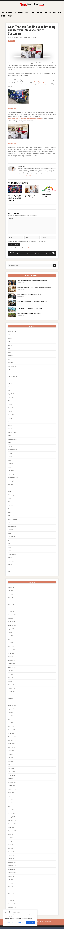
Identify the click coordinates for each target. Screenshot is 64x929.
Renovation (40, 12)
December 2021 (12, 778)
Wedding (10, 557)
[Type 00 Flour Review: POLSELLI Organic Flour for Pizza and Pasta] (12, 289)
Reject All (20, 922)
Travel (60, 12)
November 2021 (12, 782)
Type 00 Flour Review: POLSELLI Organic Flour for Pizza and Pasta (34, 287)
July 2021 (10, 796)
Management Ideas (13, 477)
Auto (9, 341)
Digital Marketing (12, 394)
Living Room (11, 470)
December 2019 (12, 862)
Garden (10, 428)
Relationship (11, 515)
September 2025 (12, 625)
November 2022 (12, 740)
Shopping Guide (12, 526)
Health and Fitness (12, 432)
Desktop (10, 387)
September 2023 (12, 705)
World (10, 16)
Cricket (10, 383)
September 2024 (12, 667)
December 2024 (12, 656)
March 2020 (11, 851)
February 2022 (11, 771)
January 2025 (11, 653)
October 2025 (11, 622)
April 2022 (10, 764)
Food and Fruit (11, 414)
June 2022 (10, 757)
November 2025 (12, 618)
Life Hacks (10, 463)
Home (2, 12)
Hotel (9, 442)
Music (9, 491)
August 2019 (11, 876)
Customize (10, 922)
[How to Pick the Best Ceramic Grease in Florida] (12, 296)
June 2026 (10, 594)
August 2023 (11, 709)
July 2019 (10, 879)
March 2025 (11, 646)
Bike (9, 359)
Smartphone (11, 529)
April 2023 (10, 723)
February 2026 (11, 608)
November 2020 (12, 824)
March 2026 (11, 604)
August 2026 (11, 587)
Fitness (32, 12)
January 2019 (11, 900)
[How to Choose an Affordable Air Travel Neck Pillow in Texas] (12, 303)
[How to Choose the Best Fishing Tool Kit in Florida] (12, 309)
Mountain (10, 484)
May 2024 (10, 677)
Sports (3, 16)
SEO (9, 522)
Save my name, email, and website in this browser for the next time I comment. (29, 241)
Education (10, 397)
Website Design (12, 554)
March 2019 (11, 893)
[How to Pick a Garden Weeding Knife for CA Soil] (12, 315)
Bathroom (10, 345)
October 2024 (11, 663)
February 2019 (11, 897)
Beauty (9, 352)
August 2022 (11, 750)
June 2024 (10, 674)
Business (9, 12)
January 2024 (11, 691)
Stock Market (11, 536)
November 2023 (12, 698)
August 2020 (11, 834)
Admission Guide (12, 331)
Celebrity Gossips (12, 376)
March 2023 (11, 726)
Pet (9, 502)
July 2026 (10, 590)
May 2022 (10, 761)
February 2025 (11, 649)
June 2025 (10, 635)
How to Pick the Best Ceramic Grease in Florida (29, 294)
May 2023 (10, 719)
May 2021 (10, 803)
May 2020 (10, 844)
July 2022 (10, 754)
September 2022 (12, 747)
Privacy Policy (48, 921)
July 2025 (10, 632)
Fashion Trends (12, 408)
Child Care (10, 380)
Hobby (9, 435)
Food (26, 12)
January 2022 (11, 775)
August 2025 (11, 629)
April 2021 (10, 806)
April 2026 (10, 601)
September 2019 (12, 872)
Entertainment (18, 12)
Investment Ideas (12, 449)
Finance (10, 411)
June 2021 (10, 799)
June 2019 (10, 883)
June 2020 (10, 841)
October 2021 (11, 785)
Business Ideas (12, 366)
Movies (10, 488)
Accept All (30, 922)
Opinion (10, 498)
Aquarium (10, 338)
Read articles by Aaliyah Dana (25, 176)
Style (9, 540)
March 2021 (11, 810)
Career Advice (11, 373)
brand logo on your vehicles (43, 82)
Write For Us (40, 921)
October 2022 (11, 743)
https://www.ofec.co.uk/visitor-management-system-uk (25, 118)
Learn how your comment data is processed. (39, 247)
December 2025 (12, 615)
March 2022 (11, 768)
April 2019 (10, 890)
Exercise (10, 404)
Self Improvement (12, 519)
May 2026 (10, 597)
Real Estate (11, 508)
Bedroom (10, 355)
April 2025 (10, 642)
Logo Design (11, 474)
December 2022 (12, 736)
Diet (9, 390)
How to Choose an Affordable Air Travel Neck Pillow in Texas (32, 301)
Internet (10, 446)
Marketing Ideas (12, 481)
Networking (11, 495)
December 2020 (12, 820)
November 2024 (12, 660)
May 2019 (10, 886)
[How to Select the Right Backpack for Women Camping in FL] (12, 282)
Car (9, 369)
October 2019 (11, 869)
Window (10, 568)
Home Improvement (13, 439)
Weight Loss (11, 561)
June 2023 (10, 716)
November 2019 (12, 865)
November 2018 (12, 907)
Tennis (9, 547)
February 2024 (11, 688)
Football (10, 418)
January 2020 (11, 858)
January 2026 (11, 611)
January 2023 (11, 733)
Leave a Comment (33, 37)
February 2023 (11, 729)
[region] (20, 917)
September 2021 (12, 789)
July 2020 (10, 837)
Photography (11, 505)
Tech (54, 12)
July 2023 (10, 712)
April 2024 (10, 681)
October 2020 (11, 827)
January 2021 (11, 817)
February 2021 (11, 813)
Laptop (9, 460)
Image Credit (12, 108)
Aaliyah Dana (23, 37)
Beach (9, 348)
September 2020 (12, 830)
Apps (9, 334)
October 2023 (11, 702)
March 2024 (11, 684)
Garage (10, 425)
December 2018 (12, 904)
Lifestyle (48, 12)
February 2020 (11, 855)
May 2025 (10, 639)
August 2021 (11, 792)
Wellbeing (10, 564)
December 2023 (12, 695)
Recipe (9, 512)
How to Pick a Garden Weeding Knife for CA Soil (29, 313)
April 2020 (10, 848)
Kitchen (10, 456)
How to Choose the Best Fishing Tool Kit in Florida (29, 308)
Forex (9, 421)
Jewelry (10, 453)
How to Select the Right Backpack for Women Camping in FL (32, 280)
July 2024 (10, 670)
